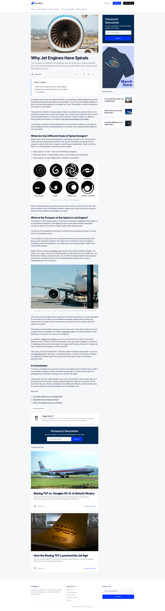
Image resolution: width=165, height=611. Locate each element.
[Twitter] (53, 416)
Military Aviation (81, 9)
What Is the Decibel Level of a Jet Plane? (47, 403)
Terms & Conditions (72, 597)
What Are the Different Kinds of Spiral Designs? (51, 87)
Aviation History (42, 9)
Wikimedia (76, 200)
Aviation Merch (129, 3)
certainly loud (56, 251)
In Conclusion (40, 92)
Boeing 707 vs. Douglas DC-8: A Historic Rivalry (64, 493)
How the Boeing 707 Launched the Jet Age (61, 555)
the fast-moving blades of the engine (75, 119)
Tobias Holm (37, 74)
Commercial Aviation (68, 9)
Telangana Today (68, 332)
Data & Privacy (71, 595)
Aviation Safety (54, 9)
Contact (69, 600)
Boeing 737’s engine (49, 339)
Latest (33, 9)
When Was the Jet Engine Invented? (46, 400)
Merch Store (70, 590)
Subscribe (117, 3)
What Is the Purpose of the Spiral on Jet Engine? (52, 89)
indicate (81, 221)
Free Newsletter (71, 592)
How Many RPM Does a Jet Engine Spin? (48, 396)
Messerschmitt (39, 354)
